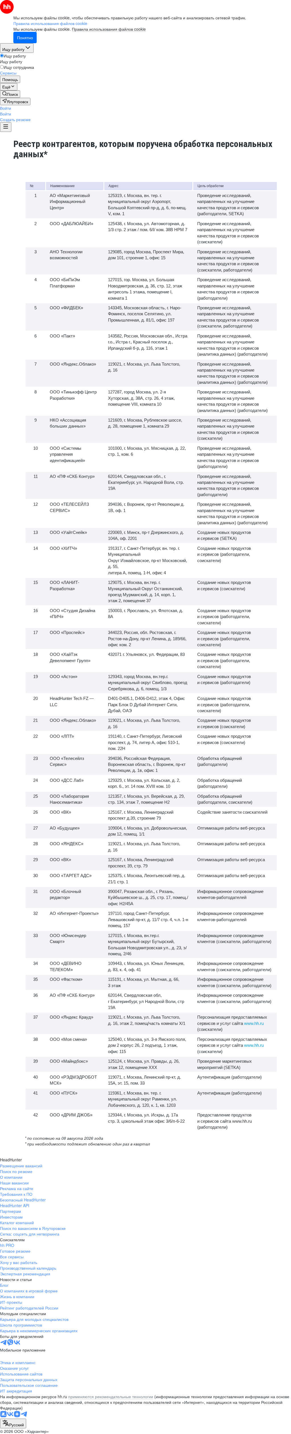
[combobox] (13, 1423)
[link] (10, 94)
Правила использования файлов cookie (109, 29)
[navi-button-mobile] (5, 127)
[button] (5, 108)
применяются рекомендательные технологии (110, 1396)
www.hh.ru (254, 1023)
